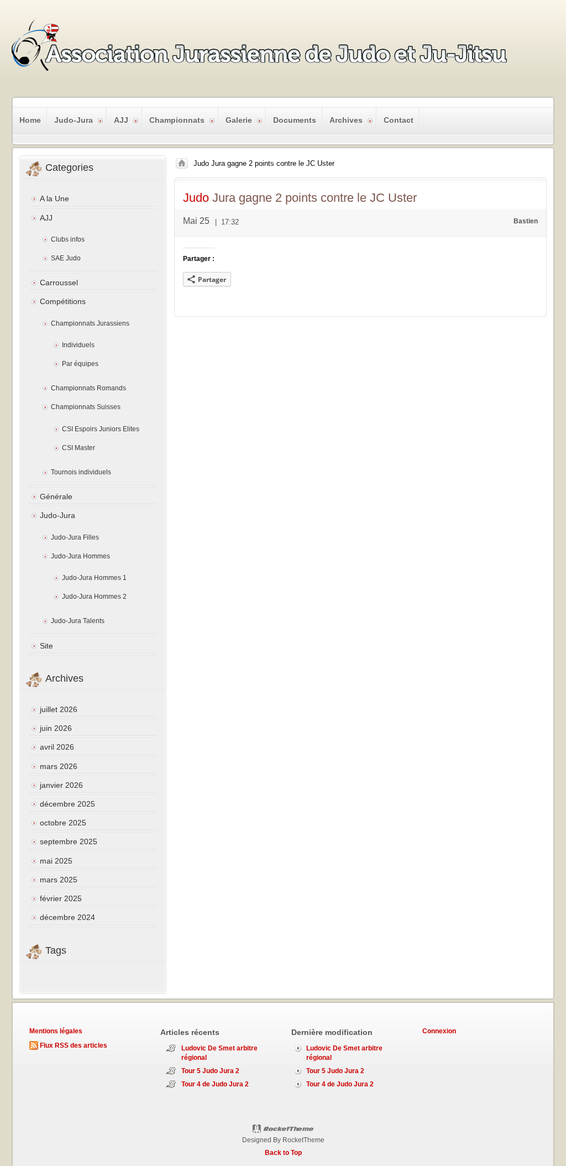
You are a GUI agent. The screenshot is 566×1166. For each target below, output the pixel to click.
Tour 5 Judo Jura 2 (210, 1071)
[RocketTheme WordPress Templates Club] (283, 1129)
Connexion (439, 1031)
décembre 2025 (67, 803)
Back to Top (283, 1153)
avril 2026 (57, 747)
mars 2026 (58, 766)
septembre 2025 (68, 841)
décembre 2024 (67, 917)
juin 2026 (56, 728)
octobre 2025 (63, 822)
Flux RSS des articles (73, 1045)
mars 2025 (58, 879)
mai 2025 (56, 860)
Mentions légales (55, 1031)
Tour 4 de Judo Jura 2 (215, 1084)
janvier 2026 (61, 785)
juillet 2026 (58, 709)
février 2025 (61, 898)
